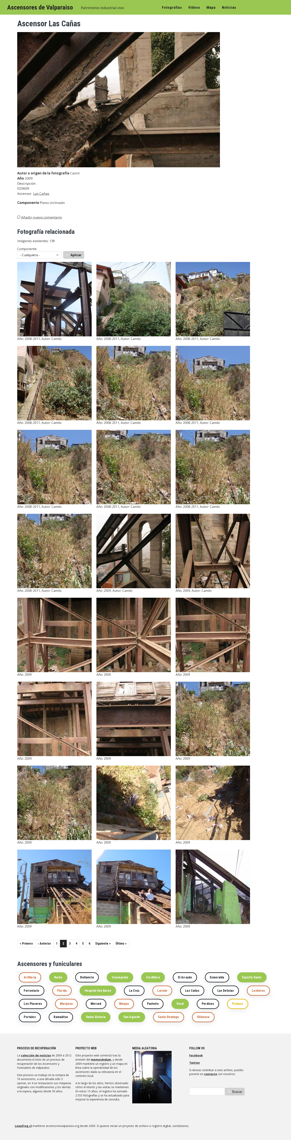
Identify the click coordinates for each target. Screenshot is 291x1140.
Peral (180, 1004)
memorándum (101, 1059)
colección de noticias (36, 1055)
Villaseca (203, 1017)
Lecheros (258, 991)
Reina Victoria (96, 1017)
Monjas (124, 1004)
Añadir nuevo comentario (41, 217)
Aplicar (76, 255)
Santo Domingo (168, 1017)
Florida (62, 991)
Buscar (237, 1091)
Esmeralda (217, 977)
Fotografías (172, 7)
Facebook (196, 1055)
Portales (30, 1017)
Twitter (194, 1063)
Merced (96, 1004)
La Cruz (134, 991)
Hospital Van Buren (98, 991)
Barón (58, 977)
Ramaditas (61, 1017)
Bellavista (87, 977)
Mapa (211, 7)
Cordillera (153, 977)
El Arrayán (185, 977)
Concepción (120, 977)
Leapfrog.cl (23, 1126)
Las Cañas (41, 193)
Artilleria (30, 977)
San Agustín (132, 1017)
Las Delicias (225, 991)
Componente (27, 249)
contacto (210, 1074)
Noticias (229, 7)
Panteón (153, 1004)
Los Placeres (33, 1004)
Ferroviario (31, 991)
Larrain (162, 991)
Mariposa (66, 1004)
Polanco (237, 1004)
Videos (194, 7)
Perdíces (208, 1004)
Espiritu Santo (252, 977)
